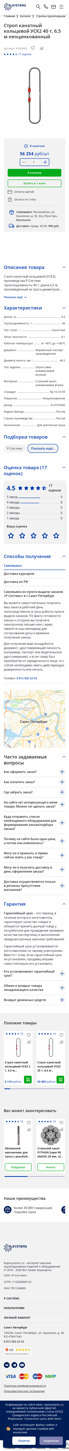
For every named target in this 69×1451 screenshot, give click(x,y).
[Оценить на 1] (11, 535)
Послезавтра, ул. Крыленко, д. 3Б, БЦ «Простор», (37, 216)
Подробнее (51, 1441)
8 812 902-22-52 (27, 678)
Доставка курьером (19, 574)
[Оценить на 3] (33, 535)
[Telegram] (14, 1365)
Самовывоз (13, 565)
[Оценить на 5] (56, 535)
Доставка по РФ (16, 582)
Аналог (51, 1167)
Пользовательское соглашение (24, 1391)
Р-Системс (15, 448)
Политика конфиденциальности (25, 1386)
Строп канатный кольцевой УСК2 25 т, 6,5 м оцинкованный (49, 1066)
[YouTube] (22, 1365)
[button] (34, 173)
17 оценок (24, 54)
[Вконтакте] (7, 1365)
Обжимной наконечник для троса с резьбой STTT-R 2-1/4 (16, 1152)
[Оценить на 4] (45, 535)
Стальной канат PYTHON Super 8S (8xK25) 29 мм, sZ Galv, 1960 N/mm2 (49, 1152)
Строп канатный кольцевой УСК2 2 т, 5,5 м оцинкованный (17, 1066)
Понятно (24, 1441)
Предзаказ (18, 1167)
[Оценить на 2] (22, 535)
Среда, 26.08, (37, 226)
